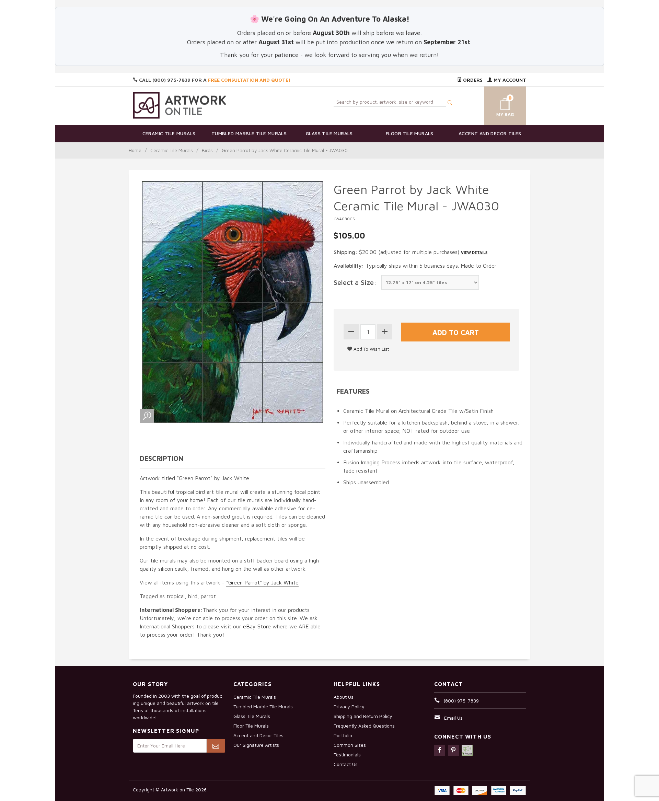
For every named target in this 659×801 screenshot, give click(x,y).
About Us (344, 697)
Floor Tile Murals (409, 133)
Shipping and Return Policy (363, 716)
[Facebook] (439, 750)
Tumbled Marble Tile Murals (249, 133)
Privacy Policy (349, 706)
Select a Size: (355, 282)
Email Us (453, 718)
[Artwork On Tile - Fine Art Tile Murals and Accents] (180, 105)
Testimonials (347, 754)
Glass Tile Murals (329, 133)
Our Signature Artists (256, 745)
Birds (207, 150)
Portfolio (343, 735)
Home (135, 150)
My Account (509, 80)
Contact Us (346, 764)
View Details (474, 252)
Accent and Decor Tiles (490, 133)
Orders (472, 80)
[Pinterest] (453, 750)
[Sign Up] (216, 746)
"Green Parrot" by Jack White (262, 582)
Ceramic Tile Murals (169, 133)
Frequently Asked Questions (364, 726)
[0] (497, 104)
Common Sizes (350, 745)
